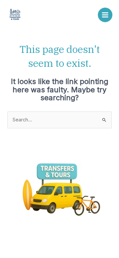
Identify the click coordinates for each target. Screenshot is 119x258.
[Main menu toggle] (105, 15)
